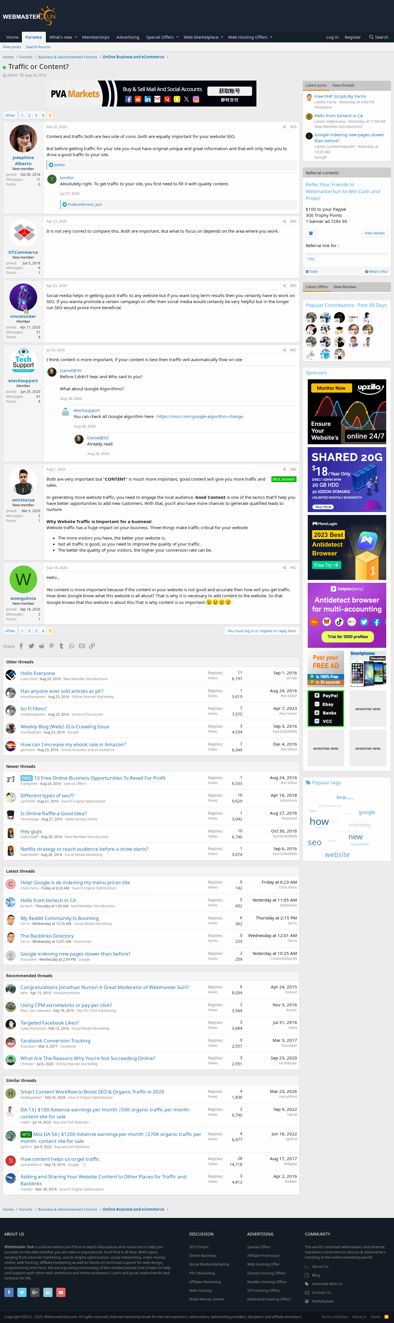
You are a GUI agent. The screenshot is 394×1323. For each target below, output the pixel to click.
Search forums (38, 46)
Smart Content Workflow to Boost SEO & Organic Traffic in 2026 (92, 1091)
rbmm (12, 75)
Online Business (202, 1255)
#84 (293, 221)
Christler (27, 1063)
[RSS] (386, 1317)
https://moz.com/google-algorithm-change (200, 416)
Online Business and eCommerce (88, 749)
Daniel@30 (71, 370)
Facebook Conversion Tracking (55, 1040)
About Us (320, 1266)
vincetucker (23, 316)
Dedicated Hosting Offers (269, 1299)
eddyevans (288, 905)
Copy (310, 258)
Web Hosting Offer (263, 1264)
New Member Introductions (85, 678)
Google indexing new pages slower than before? (75, 953)
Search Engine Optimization (83, 801)
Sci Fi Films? (33, 708)
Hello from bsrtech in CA (48, 900)
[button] (76, 37)
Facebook (68, 1046)
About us (359, 1316)
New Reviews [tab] (345, 286)
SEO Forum (199, 1246)
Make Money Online (81, 819)
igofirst (26, 1146)
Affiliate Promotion (263, 1255)
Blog (316, 1275)
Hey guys (31, 831)
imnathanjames (33, 696)
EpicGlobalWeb (285, 731)
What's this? (378, 271)
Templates (323, 107)
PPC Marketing (202, 1273)
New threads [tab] (343, 85)
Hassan (291, 992)
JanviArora (288, 800)
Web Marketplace (201, 37)
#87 (293, 350)
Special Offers (160, 37)
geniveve (27, 749)
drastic (291, 1009)
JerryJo (292, 678)
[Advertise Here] (368, 708)
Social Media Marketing (83, 854)
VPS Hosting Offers (263, 1290)
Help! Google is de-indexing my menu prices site (75, 882)
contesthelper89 (284, 958)
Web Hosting (200, 1290)
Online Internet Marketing (92, 696)
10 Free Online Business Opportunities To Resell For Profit (100, 778)
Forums (33, 37)
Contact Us (321, 1292)
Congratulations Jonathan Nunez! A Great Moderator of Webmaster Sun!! (104, 987)
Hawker (26, 1189)
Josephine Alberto (23, 160)
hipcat (292, 1114)
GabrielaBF (29, 836)
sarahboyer (288, 1063)
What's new (60, 37)
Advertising (128, 37)
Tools (313, 271)
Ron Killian (289, 695)
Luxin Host (28, 678)
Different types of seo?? (47, 795)
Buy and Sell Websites (71, 1122)
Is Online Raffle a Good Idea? (53, 813)
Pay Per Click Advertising (96, 1010)
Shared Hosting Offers (266, 1273)
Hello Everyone (37, 673)
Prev (11, 115)
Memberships (96, 37)
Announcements (67, 992)
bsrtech (26, 906)
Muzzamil (289, 818)
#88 (293, 469)
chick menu (29, 888)
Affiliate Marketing (205, 1281)
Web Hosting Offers (247, 37)
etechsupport (23, 380)
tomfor (67, 177)
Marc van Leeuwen (35, 1010)
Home (12, 37)
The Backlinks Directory (47, 935)
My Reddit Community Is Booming (59, 918)
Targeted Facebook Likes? (49, 1022)
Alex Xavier (288, 713)
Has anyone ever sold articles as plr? (61, 691)
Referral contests (322, 173)
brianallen (28, 959)
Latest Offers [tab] (317, 286)
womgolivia (23, 598)
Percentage (29, 819)
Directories (83, 941)
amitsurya (23, 500)
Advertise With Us (327, 1283)
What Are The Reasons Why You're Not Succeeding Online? (87, 1058)
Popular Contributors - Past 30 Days (346, 305)
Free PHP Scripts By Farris (340, 96)
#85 (293, 285)
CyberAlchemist (33, 1028)
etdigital (290, 1163)
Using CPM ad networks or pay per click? (66, 1005)
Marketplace (322, 1301)
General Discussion (87, 714)
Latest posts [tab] (316, 85)
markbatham (30, 732)
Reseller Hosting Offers (267, 1281)
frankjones (28, 783)
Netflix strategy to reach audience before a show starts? (84, 849)
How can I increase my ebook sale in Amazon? (73, 744)
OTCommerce (23, 252)
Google (73, 732)
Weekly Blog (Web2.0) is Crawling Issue (65, 726)
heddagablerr (31, 1097)
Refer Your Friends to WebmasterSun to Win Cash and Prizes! (343, 191)
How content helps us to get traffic (59, 1159)
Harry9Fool (288, 1096)
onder (25, 1122)
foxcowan (28, 1046)
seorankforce (31, 1164)
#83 (293, 126)
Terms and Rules (335, 1316)
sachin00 (27, 801)
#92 (293, 567)
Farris (25, 923)
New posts (12, 46)
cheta (292, 1027)
